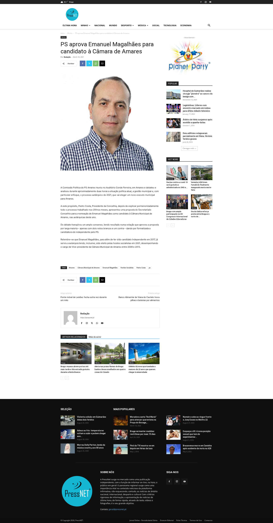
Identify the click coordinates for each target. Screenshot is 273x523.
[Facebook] (201, 2)
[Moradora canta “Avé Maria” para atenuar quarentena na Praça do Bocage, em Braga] (120, 420)
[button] (209, 25)
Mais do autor (95, 337)
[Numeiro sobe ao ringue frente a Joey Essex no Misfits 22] (173, 420)
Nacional (99, 25)
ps (149, 268)
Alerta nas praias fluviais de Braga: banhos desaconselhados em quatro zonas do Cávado (110, 369)
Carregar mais (188, 148)
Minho (84, 25)
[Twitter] (89, 63)
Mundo (113, 25)
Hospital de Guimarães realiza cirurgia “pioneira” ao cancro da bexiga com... (197, 94)
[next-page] (67, 378)
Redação (67, 57)
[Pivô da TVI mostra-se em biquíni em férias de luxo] (120, 449)
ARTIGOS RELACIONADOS (73, 337)
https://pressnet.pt (87, 318)
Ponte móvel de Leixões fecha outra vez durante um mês (84, 299)
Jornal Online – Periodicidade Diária (143, 520)
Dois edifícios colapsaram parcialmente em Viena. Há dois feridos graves (197, 136)
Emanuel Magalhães (110, 268)
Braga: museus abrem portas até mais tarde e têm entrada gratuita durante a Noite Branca (75, 369)
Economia (186, 25)
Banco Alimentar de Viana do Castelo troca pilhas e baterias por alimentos (139, 299)
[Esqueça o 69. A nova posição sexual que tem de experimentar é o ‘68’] (173, 435)
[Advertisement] (110, 178)
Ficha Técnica (181, 520)
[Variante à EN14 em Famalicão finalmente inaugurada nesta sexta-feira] (202, 172)
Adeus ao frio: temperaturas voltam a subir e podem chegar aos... (91, 433)
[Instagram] (205, 2)
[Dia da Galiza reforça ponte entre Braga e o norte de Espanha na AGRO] (202, 201)
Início (63, 33)
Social (156, 25)
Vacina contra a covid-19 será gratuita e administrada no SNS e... (177, 184)
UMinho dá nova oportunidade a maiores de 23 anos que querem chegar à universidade (142, 369)
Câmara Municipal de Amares (89, 268)
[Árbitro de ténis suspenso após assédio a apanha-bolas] (173, 123)
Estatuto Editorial (167, 520)
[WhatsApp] (96, 63)
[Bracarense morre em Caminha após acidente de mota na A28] (173, 449)
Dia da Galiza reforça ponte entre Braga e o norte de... (200, 214)
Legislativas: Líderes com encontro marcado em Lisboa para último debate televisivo (196, 108)
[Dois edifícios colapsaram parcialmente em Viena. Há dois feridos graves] (173, 137)
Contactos (208, 520)
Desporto (126, 25)
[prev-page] (62, 378)
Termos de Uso (196, 520)
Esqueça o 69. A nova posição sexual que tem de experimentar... (197, 434)
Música (142, 25)
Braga (63, 363)
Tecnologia (170, 25)
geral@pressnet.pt (117, 509)
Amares (72, 268)
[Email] (102, 63)
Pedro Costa (141, 268)
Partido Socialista (127, 268)
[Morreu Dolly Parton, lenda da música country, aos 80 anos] (68, 448)
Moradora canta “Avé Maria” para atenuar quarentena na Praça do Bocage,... (143, 420)
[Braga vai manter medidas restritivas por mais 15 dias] (120, 435)
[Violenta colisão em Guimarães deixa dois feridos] (68, 420)
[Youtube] (210, 2)
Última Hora (70, 25)
